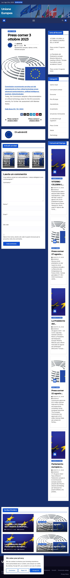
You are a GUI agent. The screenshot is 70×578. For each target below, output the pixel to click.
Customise (12, 570)
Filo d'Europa (54, 99)
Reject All (24, 570)
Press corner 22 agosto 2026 (57, 393)
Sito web (6, 224)
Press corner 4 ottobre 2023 (12, 120)
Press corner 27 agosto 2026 (57, 254)
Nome (5, 204)
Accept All (36, 570)
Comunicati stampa (56, 89)
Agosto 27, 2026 (58, 187)
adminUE (19, 43)
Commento (7, 182)
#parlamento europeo (21, 47)
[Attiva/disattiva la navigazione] (33, 20)
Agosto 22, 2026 (58, 396)
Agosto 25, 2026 (58, 327)
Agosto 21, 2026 (58, 470)
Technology (53, 135)
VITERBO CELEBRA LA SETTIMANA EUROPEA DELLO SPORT (57, 40)
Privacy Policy (65, 574)
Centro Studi (54, 85)
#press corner (33, 47)
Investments (54, 109)
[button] (62, 20)
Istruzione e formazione (57, 114)
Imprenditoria (54, 104)
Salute (52, 130)
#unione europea (20, 49)
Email (5, 214)
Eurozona (53, 94)
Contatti (54, 570)
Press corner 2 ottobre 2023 (33, 120)
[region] (24, 564)
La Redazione (46, 570)
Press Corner (11, 31)
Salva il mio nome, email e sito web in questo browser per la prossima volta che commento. (21, 238)
